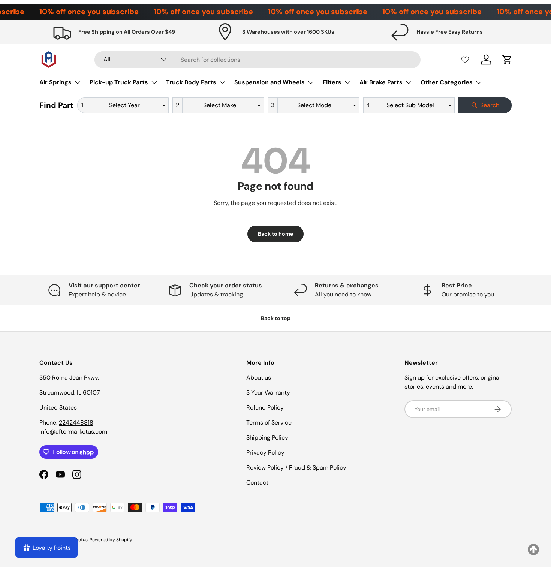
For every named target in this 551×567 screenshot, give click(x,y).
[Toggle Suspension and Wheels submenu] (310, 82)
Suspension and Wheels (269, 82)
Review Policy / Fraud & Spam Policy (296, 467)
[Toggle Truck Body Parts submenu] (222, 82)
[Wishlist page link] (465, 59)
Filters (332, 82)
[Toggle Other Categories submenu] (478, 82)
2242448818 (76, 422)
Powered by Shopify (111, 540)
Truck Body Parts (191, 82)
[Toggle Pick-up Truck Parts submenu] (154, 82)
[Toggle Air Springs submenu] (77, 82)
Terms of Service (269, 422)
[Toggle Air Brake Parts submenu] (408, 82)
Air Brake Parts (381, 82)
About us (258, 377)
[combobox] (257, 59)
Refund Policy (265, 407)
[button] (507, 59)
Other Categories (447, 82)
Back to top (275, 318)
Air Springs (55, 82)
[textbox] (126, 105)
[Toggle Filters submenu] (347, 82)
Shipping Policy (267, 437)
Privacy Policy (265, 452)
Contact (257, 482)
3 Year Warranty (268, 392)
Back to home (275, 233)
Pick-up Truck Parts (119, 82)
